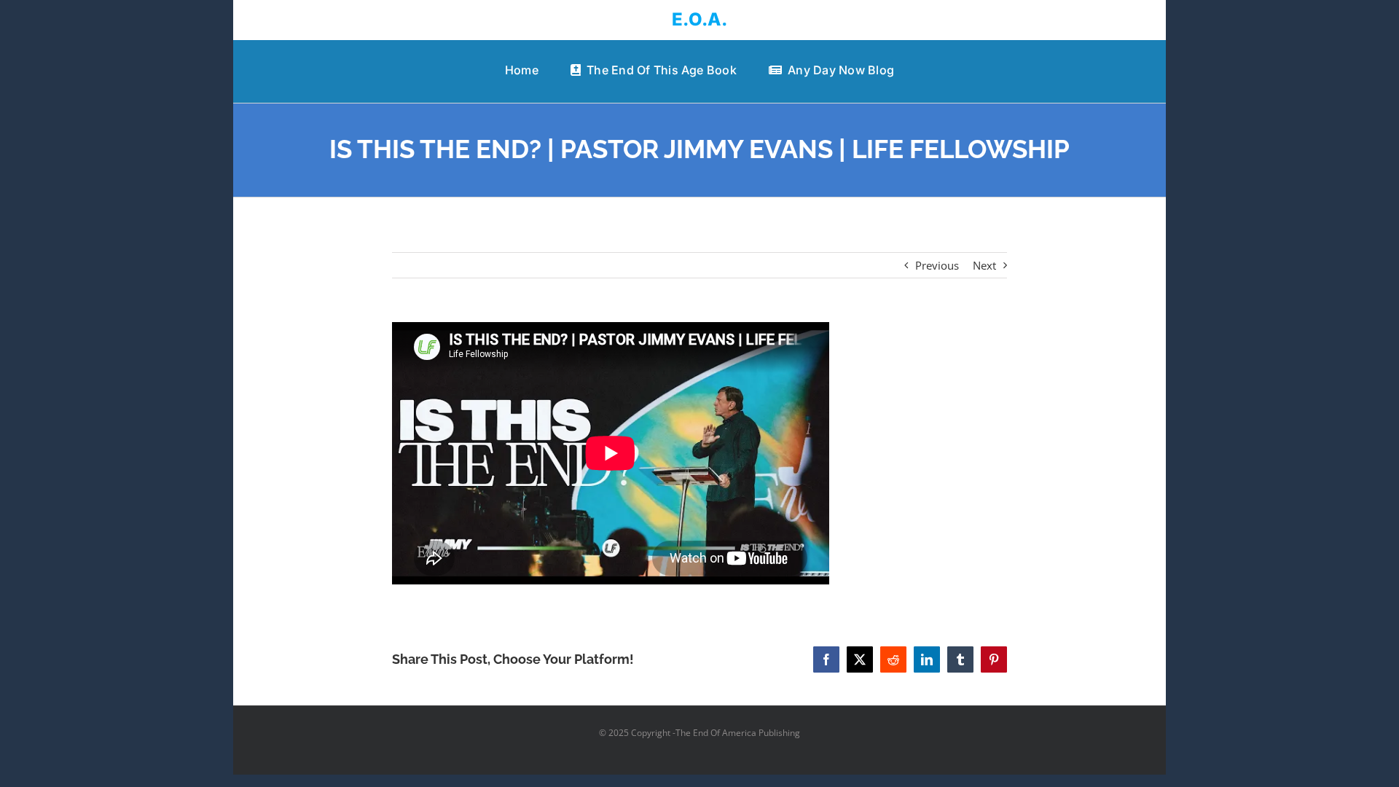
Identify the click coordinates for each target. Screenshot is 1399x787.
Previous (937, 265)
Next (984, 265)
